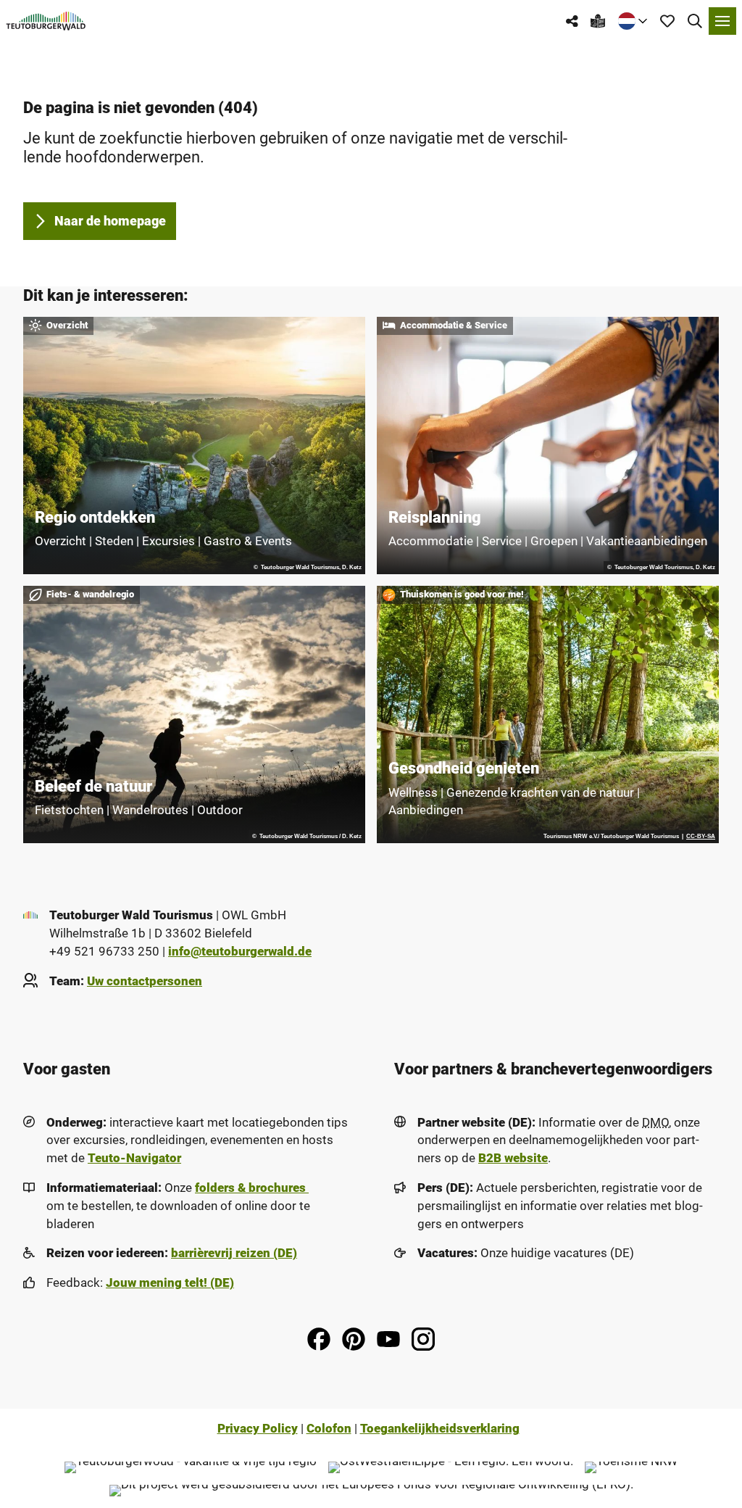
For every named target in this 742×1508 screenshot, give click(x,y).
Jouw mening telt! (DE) (170, 1283)
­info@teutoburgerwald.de (240, 951)
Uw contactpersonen (144, 981)
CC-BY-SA (700, 837)
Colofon (329, 1429)
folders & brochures (252, 1188)
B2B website (513, 1158)
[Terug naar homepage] (46, 21)
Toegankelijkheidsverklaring (440, 1429)
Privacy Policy (257, 1429)
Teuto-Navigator (134, 1158)
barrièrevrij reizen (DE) (234, 1253)
